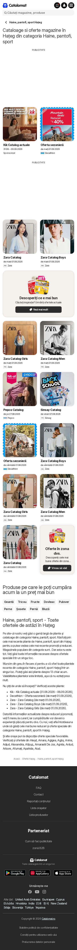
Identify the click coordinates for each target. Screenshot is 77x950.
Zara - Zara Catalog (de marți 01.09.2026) (35, 700)
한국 (46, 903)
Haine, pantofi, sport (44, 637)
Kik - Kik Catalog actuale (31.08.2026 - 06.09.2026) (41, 692)
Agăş (60, 740)
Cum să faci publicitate (38, 841)
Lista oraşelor (38, 808)
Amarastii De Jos (45, 744)
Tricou (22, 602)
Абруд (29, 744)
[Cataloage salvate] (57, 5)
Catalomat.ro (48, 918)
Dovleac (49, 602)
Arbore (7, 748)
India (31, 903)
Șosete (21, 609)
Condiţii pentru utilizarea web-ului (38, 934)
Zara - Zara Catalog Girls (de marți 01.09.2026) (38, 708)
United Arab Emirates (27, 899)
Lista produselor (38, 815)
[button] (64, 5)
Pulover (64, 602)
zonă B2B (38, 848)
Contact (38, 794)
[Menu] (71, 5)
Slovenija (17, 907)
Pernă (34, 609)
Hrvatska (21, 903)
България (48, 899)
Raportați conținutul (38, 801)
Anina (68, 740)
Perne (8, 609)
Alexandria (17, 744)
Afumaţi (17, 748)
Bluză (45, 609)
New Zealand (59, 903)
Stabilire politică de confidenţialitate (38, 927)
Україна (40, 907)
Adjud (6, 744)
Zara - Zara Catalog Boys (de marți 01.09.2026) (38, 704)
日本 (39, 903)
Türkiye (29, 907)
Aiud (37, 748)
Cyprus (60, 899)
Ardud (69, 744)
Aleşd (33, 740)
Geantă (9, 602)
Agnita (60, 744)
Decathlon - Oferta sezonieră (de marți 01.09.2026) (41, 696)
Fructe (35, 602)
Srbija (7, 907)
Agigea (51, 740)
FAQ (38, 788)
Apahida (28, 748)
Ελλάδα (9, 903)
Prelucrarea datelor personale (38, 941)
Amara (42, 740)
